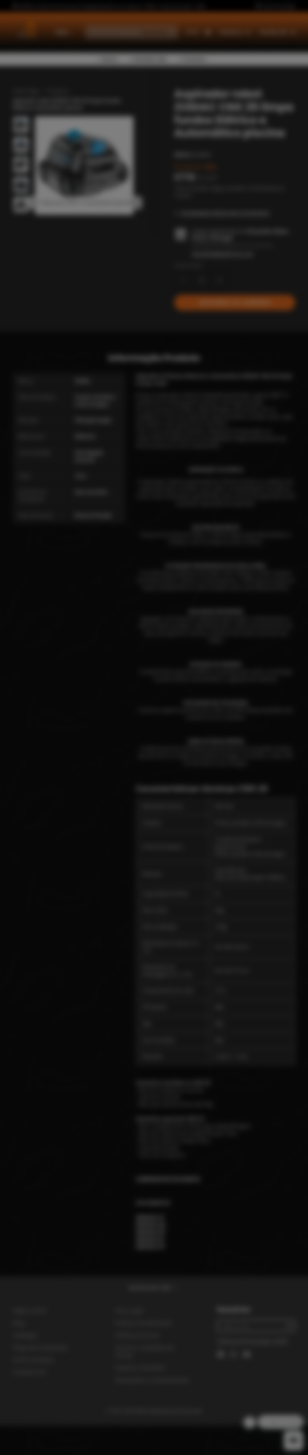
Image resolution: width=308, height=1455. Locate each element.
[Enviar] (198, 766)
